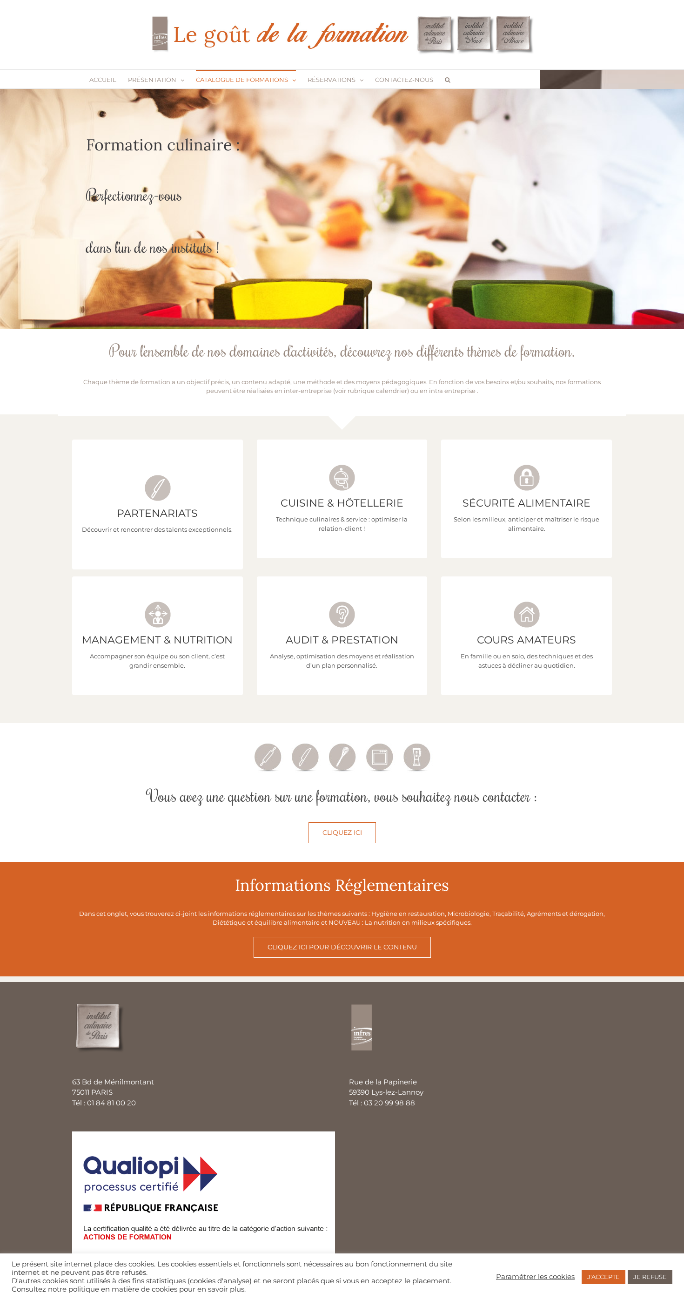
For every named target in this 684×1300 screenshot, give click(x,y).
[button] (447, 79)
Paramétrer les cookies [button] (535, 1277)
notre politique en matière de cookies (112, 1289)
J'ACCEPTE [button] (603, 1276)
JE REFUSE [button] (650, 1276)
